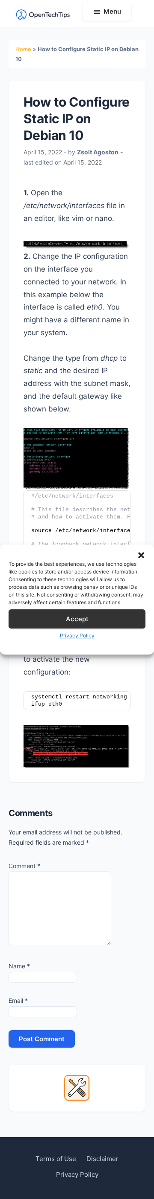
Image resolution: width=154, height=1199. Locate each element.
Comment (24, 865)
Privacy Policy (77, 635)
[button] (141, 555)
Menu (112, 11)
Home (23, 49)
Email (18, 1000)
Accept (77, 619)
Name (19, 966)
